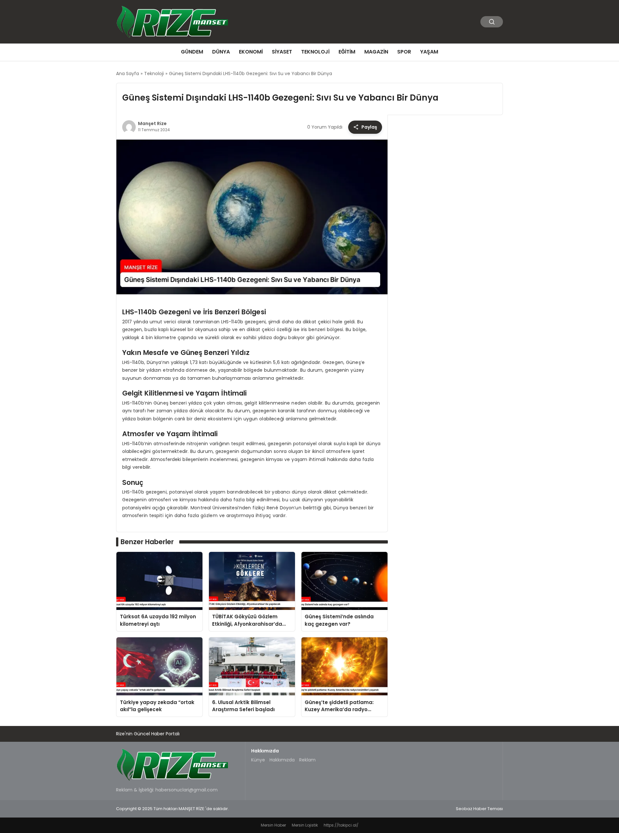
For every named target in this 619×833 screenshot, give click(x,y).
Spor (404, 51)
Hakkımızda (282, 760)
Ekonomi (251, 51)
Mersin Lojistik (305, 825)
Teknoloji (315, 51)
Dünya (221, 51)
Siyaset (282, 51)
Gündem (192, 51)
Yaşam (429, 51)
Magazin (376, 51)
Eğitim (347, 51)
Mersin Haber (273, 825)
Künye (258, 760)
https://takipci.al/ (341, 825)
